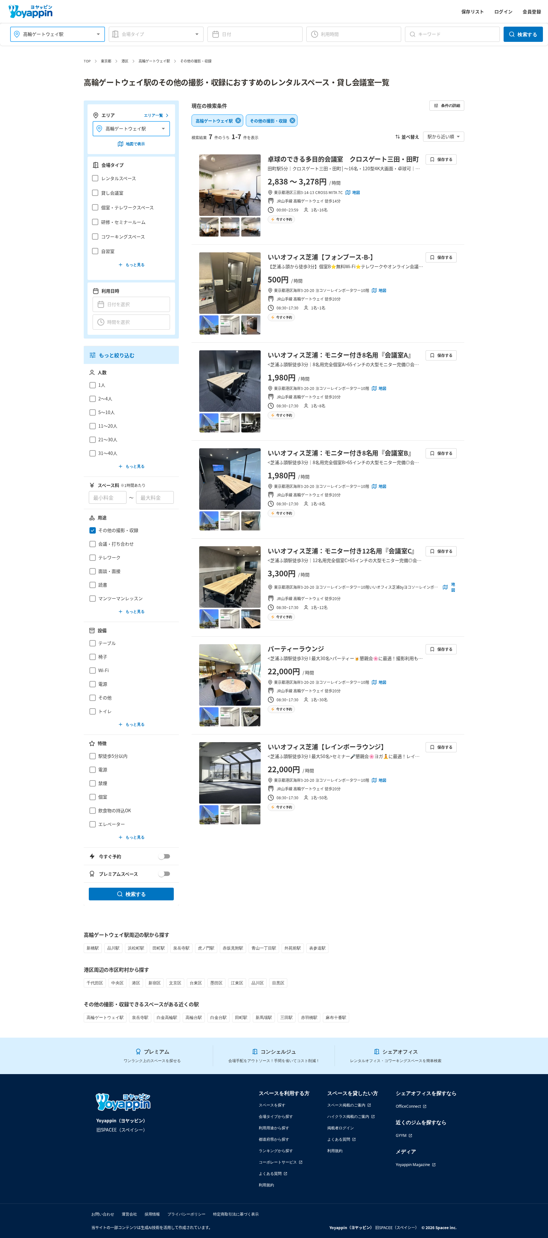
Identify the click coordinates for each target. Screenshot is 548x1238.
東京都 (106, 60)
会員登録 (532, 11)
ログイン (503, 11)
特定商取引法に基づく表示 (236, 1214)
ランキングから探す (276, 1150)
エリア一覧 (153, 115)
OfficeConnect (408, 1106)
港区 (124, 60)
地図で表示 (135, 143)
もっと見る (135, 264)
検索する (527, 34)
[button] (129, 178)
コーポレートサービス (278, 1162)
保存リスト (472, 11)
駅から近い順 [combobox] (440, 136)
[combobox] (53, 34)
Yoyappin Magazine (413, 1164)
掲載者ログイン (340, 1128)
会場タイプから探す (276, 1116)
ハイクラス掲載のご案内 (348, 1116)
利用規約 (266, 1185)
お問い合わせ (102, 1214)
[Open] (98, 34)
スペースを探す (272, 1105)
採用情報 (152, 1214)
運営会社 (129, 1214)
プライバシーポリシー (186, 1214)
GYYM (401, 1135)
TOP (87, 60)
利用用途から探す (274, 1128)
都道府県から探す (274, 1139)
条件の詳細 (450, 105)
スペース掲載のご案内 (346, 1105)
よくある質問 (270, 1173)
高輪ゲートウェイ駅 (154, 60)
